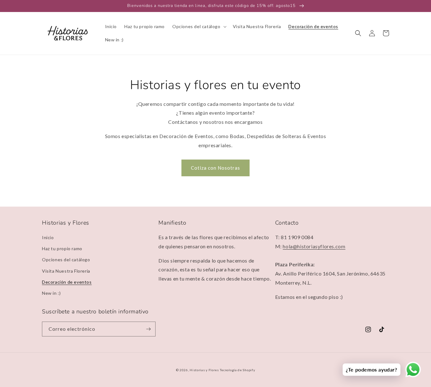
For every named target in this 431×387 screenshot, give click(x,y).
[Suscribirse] (148, 329)
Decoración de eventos (67, 282)
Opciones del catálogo (66, 259)
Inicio (48, 237)
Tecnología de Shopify (237, 370)
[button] (198, 26)
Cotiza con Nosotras (215, 168)
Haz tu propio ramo (62, 248)
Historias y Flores (204, 370)
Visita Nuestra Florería (66, 271)
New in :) (51, 293)
